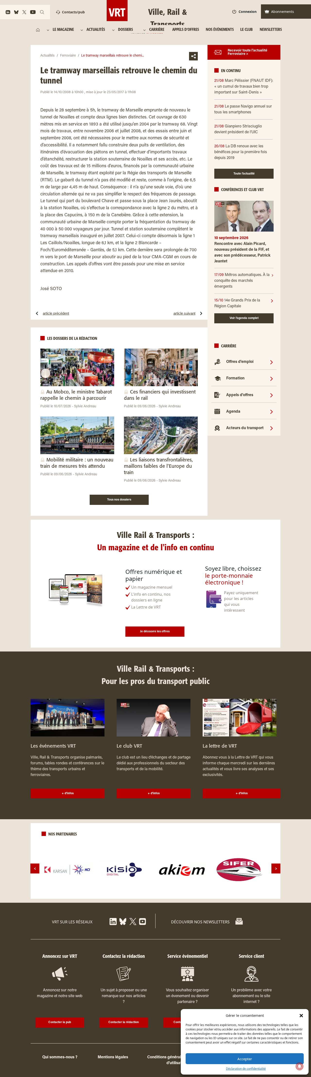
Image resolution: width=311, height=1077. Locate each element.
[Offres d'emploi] (271, 362)
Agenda (233, 412)
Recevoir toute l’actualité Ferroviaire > (247, 52)
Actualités (47, 56)
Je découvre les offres (155, 631)
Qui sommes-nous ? (59, 1057)
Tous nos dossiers (119, 499)
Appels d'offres (239, 395)
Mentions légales (113, 1057)
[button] (301, 1015)
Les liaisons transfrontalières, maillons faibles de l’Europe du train (158, 466)
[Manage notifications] (299, 1066)
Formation (235, 378)
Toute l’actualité (244, 173)
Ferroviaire (68, 56)
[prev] (34, 869)
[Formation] (271, 378)
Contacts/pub (73, 12)
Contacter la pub (59, 1022)
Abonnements (282, 11)
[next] (275, 869)
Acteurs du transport (245, 428)
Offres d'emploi (239, 362)
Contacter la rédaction (123, 1022)
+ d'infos (68, 793)
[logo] (67, 870)
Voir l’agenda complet (244, 318)
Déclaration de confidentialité (246, 1069)
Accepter (244, 1058)
